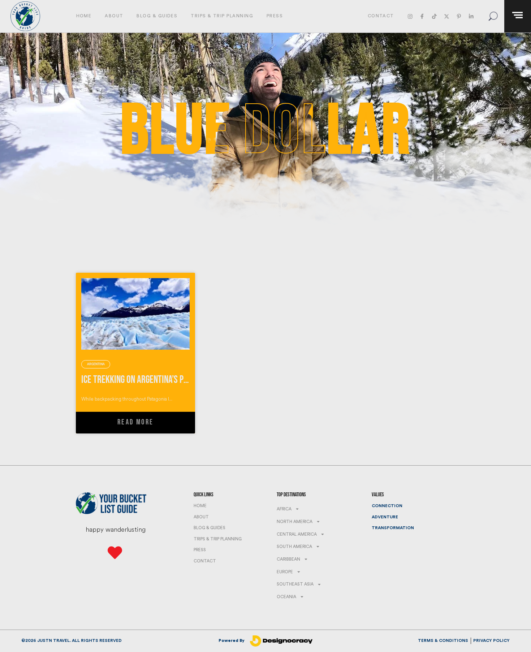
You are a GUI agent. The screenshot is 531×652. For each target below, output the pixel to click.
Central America (297, 534)
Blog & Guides (157, 16)
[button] (493, 16)
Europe (285, 572)
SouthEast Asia (295, 584)
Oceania (286, 597)
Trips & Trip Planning (222, 16)
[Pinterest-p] (459, 16)
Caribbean (288, 559)
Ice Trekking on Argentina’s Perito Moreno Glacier (170, 380)
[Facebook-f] (422, 16)
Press (275, 16)
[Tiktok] (434, 16)
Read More (135, 422)
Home (84, 16)
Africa (284, 509)
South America (294, 546)
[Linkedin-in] (471, 16)
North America (294, 521)
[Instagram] (410, 16)
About (114, 16)
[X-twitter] (446, 16)
